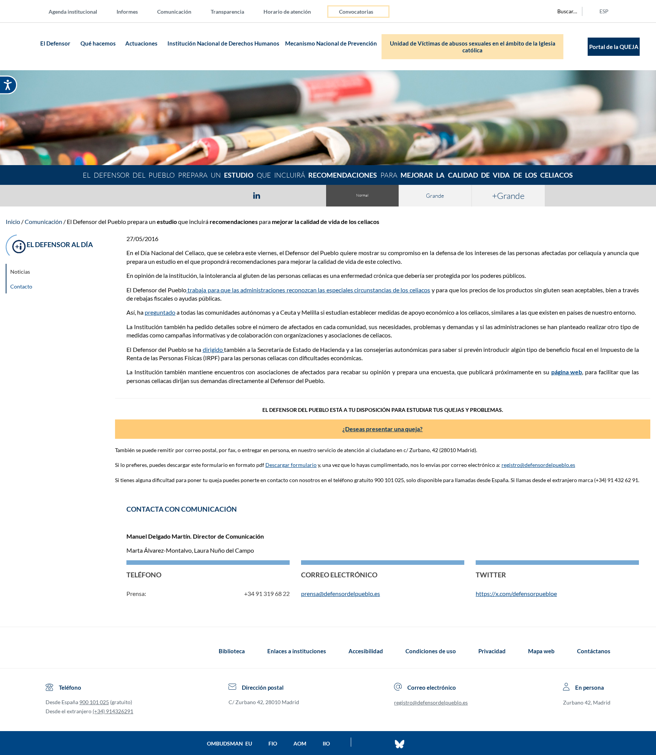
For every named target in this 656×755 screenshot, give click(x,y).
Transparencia (227, 11)
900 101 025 (94, 702)
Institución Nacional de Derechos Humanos (223, 43)
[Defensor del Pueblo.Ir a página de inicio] (53, 651)
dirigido (213, 349)
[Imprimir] (302, 195)
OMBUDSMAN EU (229, 743)
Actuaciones (141, 43)
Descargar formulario (291, 465)
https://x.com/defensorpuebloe (516, 593)
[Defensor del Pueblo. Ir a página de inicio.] (23, 46)
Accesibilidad (365, 651)
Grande (435, 195)
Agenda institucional (73, 11)
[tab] (212, 195)
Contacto (21, 286)
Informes (127, 11)
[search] (563, 11)
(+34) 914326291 (113, 711)
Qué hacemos (98, 43)
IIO (326, 743)
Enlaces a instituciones (296, 651)
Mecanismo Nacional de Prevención (331, 43)
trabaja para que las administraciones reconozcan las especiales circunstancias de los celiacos (308, 289)
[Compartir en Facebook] (212, 195)
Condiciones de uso (430, 651)
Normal (362, 195)
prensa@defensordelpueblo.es (340, 593)
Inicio (13, 221)
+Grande (508, 195)
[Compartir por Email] (279, 195)
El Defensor (55, 43)
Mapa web (541, 651)
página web (566, 371)
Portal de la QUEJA (614, 46)
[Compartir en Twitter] (234, 195)
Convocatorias (356, 11)
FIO (272, 743)
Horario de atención (287, 11)
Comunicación (174, 11)
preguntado (160, 312)
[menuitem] (79, 11)
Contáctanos (593, 651)
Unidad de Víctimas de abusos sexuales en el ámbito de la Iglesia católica (472, 47)
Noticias (20, 271)
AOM (299, 743)
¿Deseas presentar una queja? (382, 428)
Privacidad (492, 651)
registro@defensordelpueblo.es (538, 465)
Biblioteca (232, 651)
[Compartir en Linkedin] (257, 195)
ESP (604, 11)
